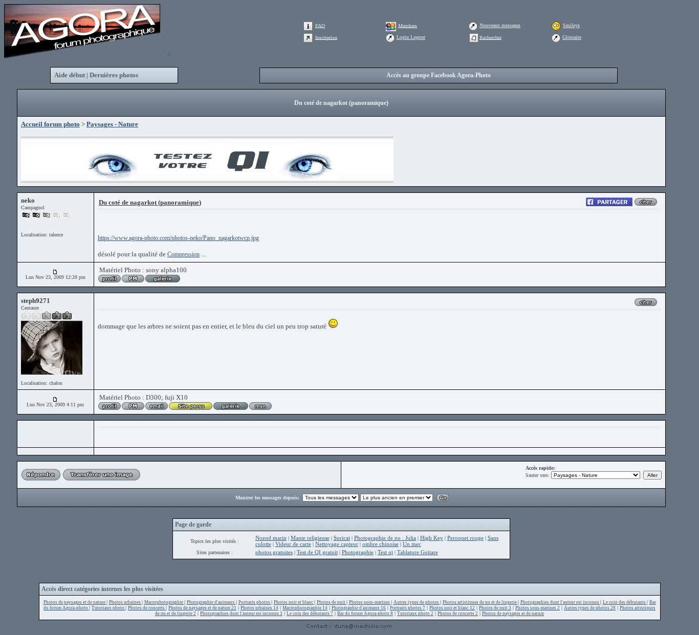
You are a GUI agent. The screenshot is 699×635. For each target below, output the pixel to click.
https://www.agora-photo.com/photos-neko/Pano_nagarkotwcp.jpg (178, 238)
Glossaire (571, 37)
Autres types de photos (417, 602)
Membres (407, 25)
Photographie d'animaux (211, 602)
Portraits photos (254, 602)
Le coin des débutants (625, 602)
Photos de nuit (331, 602)
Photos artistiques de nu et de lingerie (480, 602)
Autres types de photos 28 (590, 607)
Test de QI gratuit (317, 552)
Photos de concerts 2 (458, 613)
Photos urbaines (125, 602)
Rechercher (490, 37)
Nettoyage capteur (336, 544)
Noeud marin (271, 538)
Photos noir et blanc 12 (452, 607)
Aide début (69, 75)
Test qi (385, 552)
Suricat (342, 538)
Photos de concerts (147, 607)
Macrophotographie (164, 602)
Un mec (412, 544)
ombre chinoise (380, 544)
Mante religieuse (310, 538)
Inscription (326, 37)
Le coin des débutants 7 (310, 613)
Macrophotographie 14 (304, 607)
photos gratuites (274, 552)
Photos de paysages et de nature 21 (202, 607)
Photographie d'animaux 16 (359, 607)
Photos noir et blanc (294, 602)
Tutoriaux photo (108, 607)
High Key (431, 538)
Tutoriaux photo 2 (415, 613)
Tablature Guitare (417, 552)
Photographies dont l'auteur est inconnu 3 (241, 613)
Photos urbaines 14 (259, 607)
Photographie (358, 552)
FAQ (320, 25)
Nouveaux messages (499, 25)
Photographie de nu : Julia (385, 538)
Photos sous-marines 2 (537, 607)
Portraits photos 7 (407, 607)
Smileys (571, 25)
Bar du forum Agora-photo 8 (365, 613)
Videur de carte (293, 544)
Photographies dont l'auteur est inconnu (560, 602)
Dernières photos (114, 75)
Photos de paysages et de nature (74, 602)
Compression (183, 254)
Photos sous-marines (370, 602)
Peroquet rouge (465, 538)
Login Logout (411, 37)
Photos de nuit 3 (495, 607)
